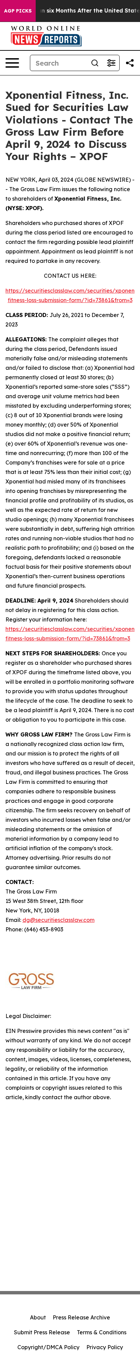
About (38, 1317)
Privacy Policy (104, 1347)
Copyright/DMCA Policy (48, 1347)
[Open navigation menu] (12, 63)
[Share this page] (130, 63)
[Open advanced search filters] (111, 63)
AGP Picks (18, 11)
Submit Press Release (42, 1332)
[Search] (95, 63)
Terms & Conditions (101, 1332)
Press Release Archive (81, 1317)
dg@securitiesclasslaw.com (58, 919)
